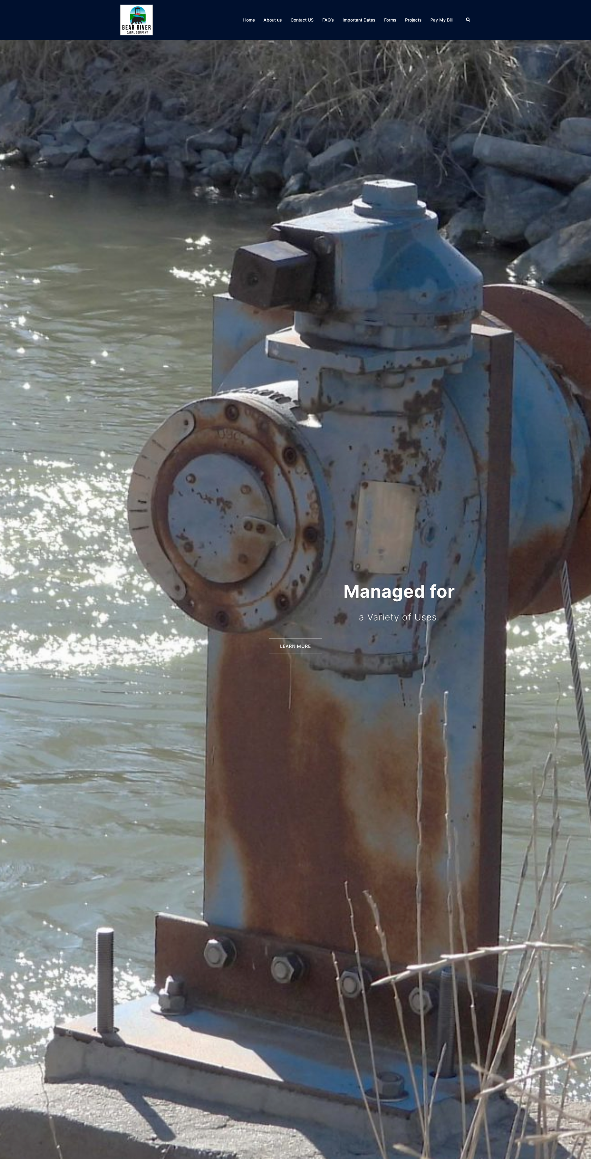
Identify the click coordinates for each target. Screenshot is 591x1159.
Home (249, 19)
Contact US (302, 19)
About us (272, 19)
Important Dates (359, 19)
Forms (390, 19)
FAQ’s (328, 19)
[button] (468, 20)
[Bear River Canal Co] (136, 19)
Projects (413, 19)
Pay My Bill (441, 19)
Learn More (295, 646)
